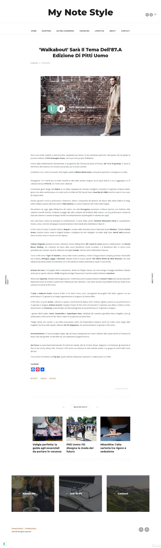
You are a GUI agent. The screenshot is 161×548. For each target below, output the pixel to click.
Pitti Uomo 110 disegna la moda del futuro (79, 448)
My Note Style (80, 12)
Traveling (84, 31)
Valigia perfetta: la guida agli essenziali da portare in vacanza (47, 448)
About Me (29, 493)
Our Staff (76, 493)
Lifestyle (99, 31)
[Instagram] (151, 15)
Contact (125, 31)
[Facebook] (147, 15)
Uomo (53, 378)
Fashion (34, 63)
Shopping (46, 31)
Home (33, 31)
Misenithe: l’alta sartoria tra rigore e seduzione (113, 448)
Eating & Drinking (65, 31)
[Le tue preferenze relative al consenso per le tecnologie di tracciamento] (4, 544)
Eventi (35, 378)
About (112, 31)
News (44, 378)
